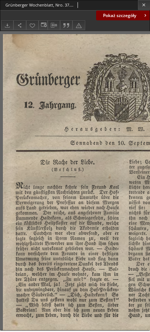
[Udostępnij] (19, 25)
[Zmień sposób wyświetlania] (43, 25)
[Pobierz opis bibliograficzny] (54, 25)
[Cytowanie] (66, 25)
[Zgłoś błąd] (78, 25)
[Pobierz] (7, 25)
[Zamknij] (144, 5)
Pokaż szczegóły (119, 15)
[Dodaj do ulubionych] (32, 25)
